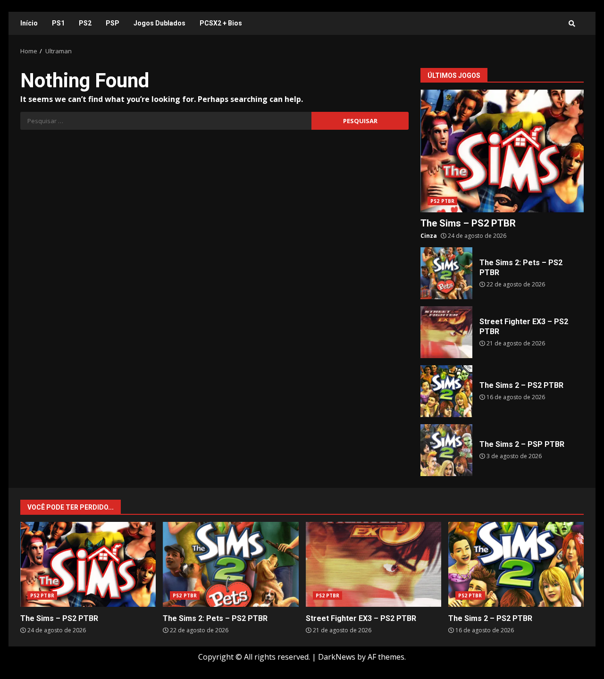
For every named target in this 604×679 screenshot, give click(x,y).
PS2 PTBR (442, 201)
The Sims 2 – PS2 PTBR (446, 391)
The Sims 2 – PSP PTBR (446, 450)
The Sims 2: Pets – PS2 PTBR (446, 273)
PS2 (85, 23)
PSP (112, 23)
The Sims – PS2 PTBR (502, 151)
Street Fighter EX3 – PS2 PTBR (446, 332)
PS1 (58, 23)
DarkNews (336, 657)
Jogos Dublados (159, 23)
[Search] (572, 24)
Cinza (428, 236)
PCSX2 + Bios (221, 23)
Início (29, 23)
